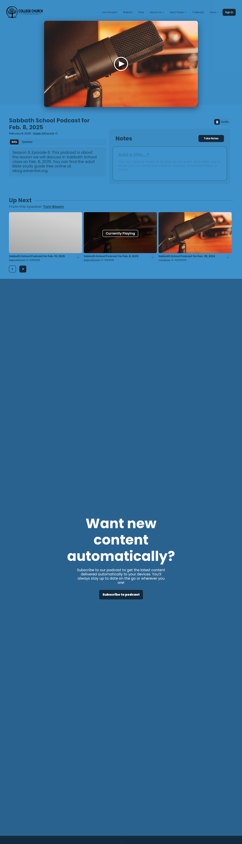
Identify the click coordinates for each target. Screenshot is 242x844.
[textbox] (169, 163)
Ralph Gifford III (43, 133)
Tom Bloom (53, 206)
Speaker (27, 142)
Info (14, 142)
